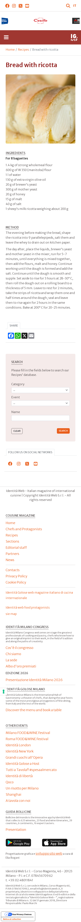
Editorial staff (16, 547)
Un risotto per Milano (22, 788)
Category (17, 384)
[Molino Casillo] (40, 20)
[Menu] (6, 37)
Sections (12, 541)
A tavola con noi (18, 800)
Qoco (10, 782)
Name (15, 412)
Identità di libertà (19, 776)
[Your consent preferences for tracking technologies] (3, 691)
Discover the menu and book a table (34, 710)
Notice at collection (12, 919)
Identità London (18, 745)
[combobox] (40, 418)
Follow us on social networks (30, 452)
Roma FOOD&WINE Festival (27, 739)
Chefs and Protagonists (24, 529)
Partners (12, 554)
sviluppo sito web (49, 853)
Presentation (16, 829)
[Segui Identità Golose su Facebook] (7, 5)
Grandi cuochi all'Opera (24, 757)
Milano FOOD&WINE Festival (28, 733)
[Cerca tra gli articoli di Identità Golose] (69, 5)
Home (10, 49)
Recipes (23, 49)
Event (15, 397)
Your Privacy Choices (22, 914)
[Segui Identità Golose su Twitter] (20, 5)
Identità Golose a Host (22, 763)
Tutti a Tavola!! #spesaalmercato (31, 770)
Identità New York (20, 751)
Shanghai (13, 794)
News (10, 560)
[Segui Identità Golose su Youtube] (27, 5)
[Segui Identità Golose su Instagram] (13, 5)
